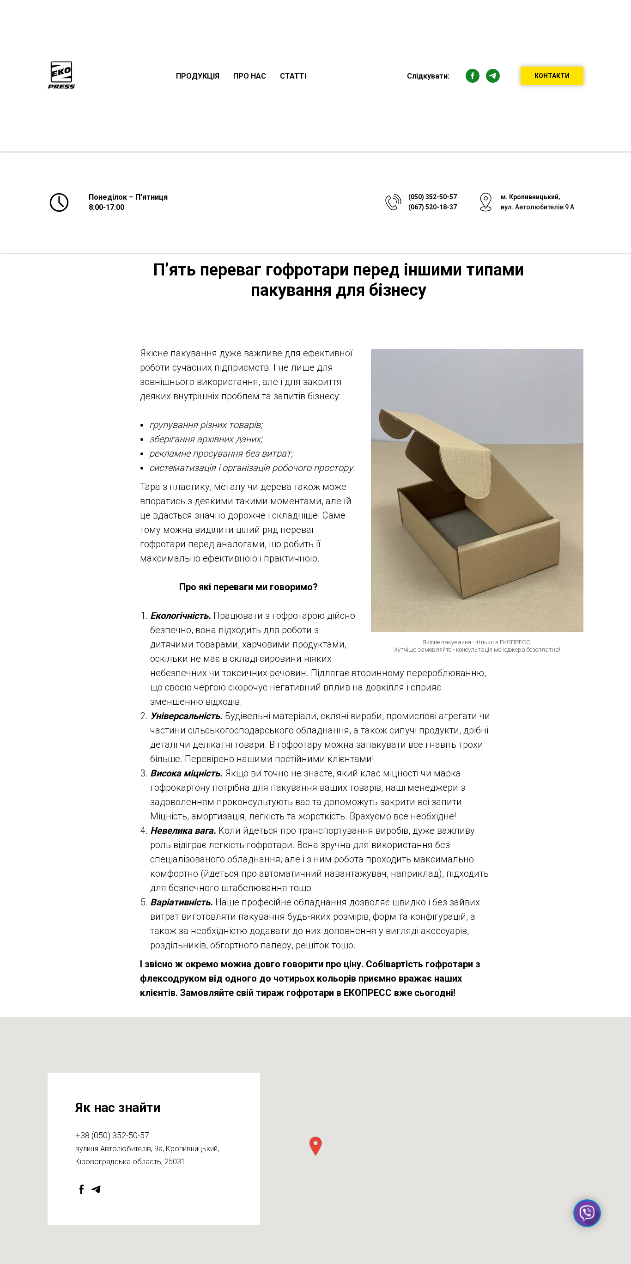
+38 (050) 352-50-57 (112, 1135)
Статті (293, 76)
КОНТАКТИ (552, 75)
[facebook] (472, 76)
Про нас (249, 76)
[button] (315, 1146)
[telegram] (493, 76)
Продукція (197, 76)
